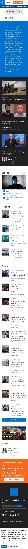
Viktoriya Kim (6, 128)
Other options (13, 546)
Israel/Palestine (10, 6)
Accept (4, 546)
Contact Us (5, 519)
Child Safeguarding (19, 521)
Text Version (5, 524)
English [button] (9, 2)
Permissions (5, 521)
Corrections (11, 519)
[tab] (14, 190)
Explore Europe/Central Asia (14, 12)
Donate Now (18, 2)
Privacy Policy (19, 519)
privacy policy (5, 541)
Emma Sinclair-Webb (13, 159)
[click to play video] (14, 181)
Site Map (12, 521)
